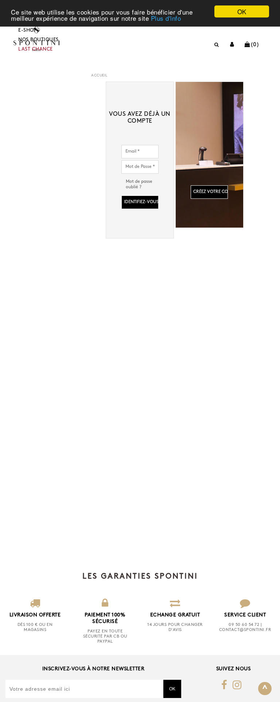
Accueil (99, 76)
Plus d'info (166, 18)
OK (241, 11)
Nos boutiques (38, 40)
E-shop (27, 30)
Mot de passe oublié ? (139, 184)
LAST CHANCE (35, 49)
